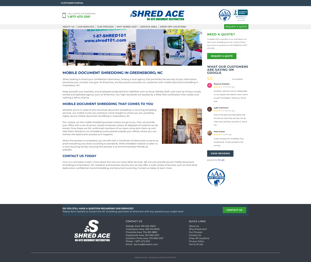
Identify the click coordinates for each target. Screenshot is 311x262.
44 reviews (237, 79)
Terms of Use (196, 244)
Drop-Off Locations (173, 26)
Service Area (148, 26)
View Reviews (220, 153)
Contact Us (195, 235)
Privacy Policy (196, 241)
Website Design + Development (147, 257)
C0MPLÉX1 (172, 257)
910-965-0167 (152, 235)
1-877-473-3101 (79, 16)
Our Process (105, 26)
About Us (68, 26)
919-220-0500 (148, 226)
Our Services (85, 26)
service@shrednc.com (146, 244)
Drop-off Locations (199, 238)
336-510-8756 (152, 229)
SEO (163, 257)
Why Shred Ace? (127, 26)
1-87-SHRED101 (235, 45)
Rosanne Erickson (222, 84)
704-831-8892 (150, 232)
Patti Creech (219, 132)
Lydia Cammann (221, 108)
